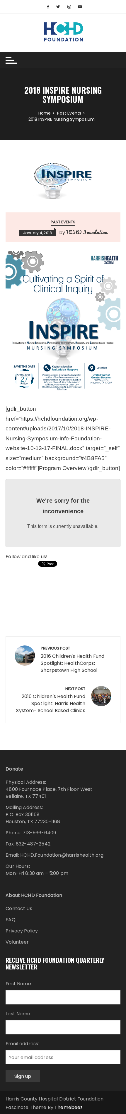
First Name (18, 983)
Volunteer (17, 942)
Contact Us (19, 908)
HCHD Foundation (86, 232)
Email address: (22, 1043)
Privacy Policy (22, 930)
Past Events (63, 222)
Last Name (18, 1013)
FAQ (10, 919)
